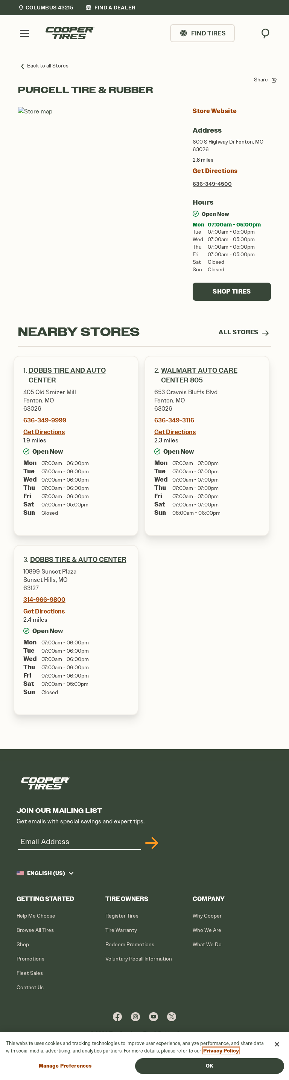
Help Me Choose (36, 916)
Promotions (30, 959)
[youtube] (153, 1016)
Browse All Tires (35, 930)
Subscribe (150, 843)
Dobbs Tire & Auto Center (78, 559)
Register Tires (121, 916)
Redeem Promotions (129, 944)
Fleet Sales (30, 973)
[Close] (277, 1044)
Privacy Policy (221, 1051)
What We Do (207, 944)
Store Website (215, 111)
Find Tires (208, 33)
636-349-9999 (44, 420)
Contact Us (30, 987)
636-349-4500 (212, 184)
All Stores (239, 332)
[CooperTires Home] (70, 33)
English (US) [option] (46, 873)
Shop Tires (232, 291)
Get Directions (215, 171)
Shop (23, 944)
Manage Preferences (65, 1066)
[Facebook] (117, 1016)
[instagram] (135, 1016)
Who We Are (207, 930)
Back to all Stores (47, 66)
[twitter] (171, 1016)
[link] (110, 7)
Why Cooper (207, 916)
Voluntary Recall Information (138, 959)
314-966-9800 (44, 599)
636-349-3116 (174, 420)
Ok (209, 1066)
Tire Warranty (121, 930)
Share (261, 79)
